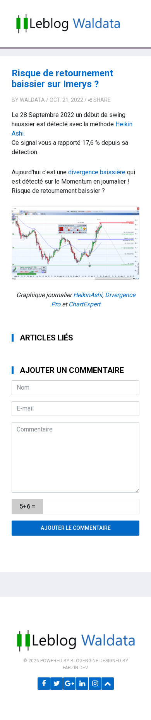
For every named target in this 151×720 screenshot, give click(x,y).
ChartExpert (84, 304)
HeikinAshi (87, 295)
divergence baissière (96, 172)
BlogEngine (84, 660)
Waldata (32, 100)
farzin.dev (75, 667)
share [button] (102, 100)
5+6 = (27, 506)
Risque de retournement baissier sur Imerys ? (62, 79)
